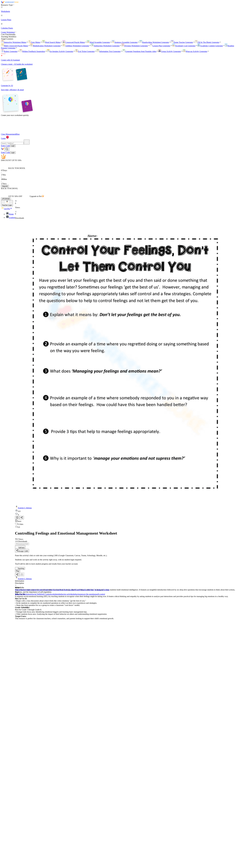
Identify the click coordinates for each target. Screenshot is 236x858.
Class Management (8, 134)
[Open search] (6, 149)
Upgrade (5, 186)
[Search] (27, 142)
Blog (18, 134)
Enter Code (5, 146)
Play (17, 571)
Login (13, 146)
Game (3, 138)
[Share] (21, 517)
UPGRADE (6, 199)
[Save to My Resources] (17, 517)
